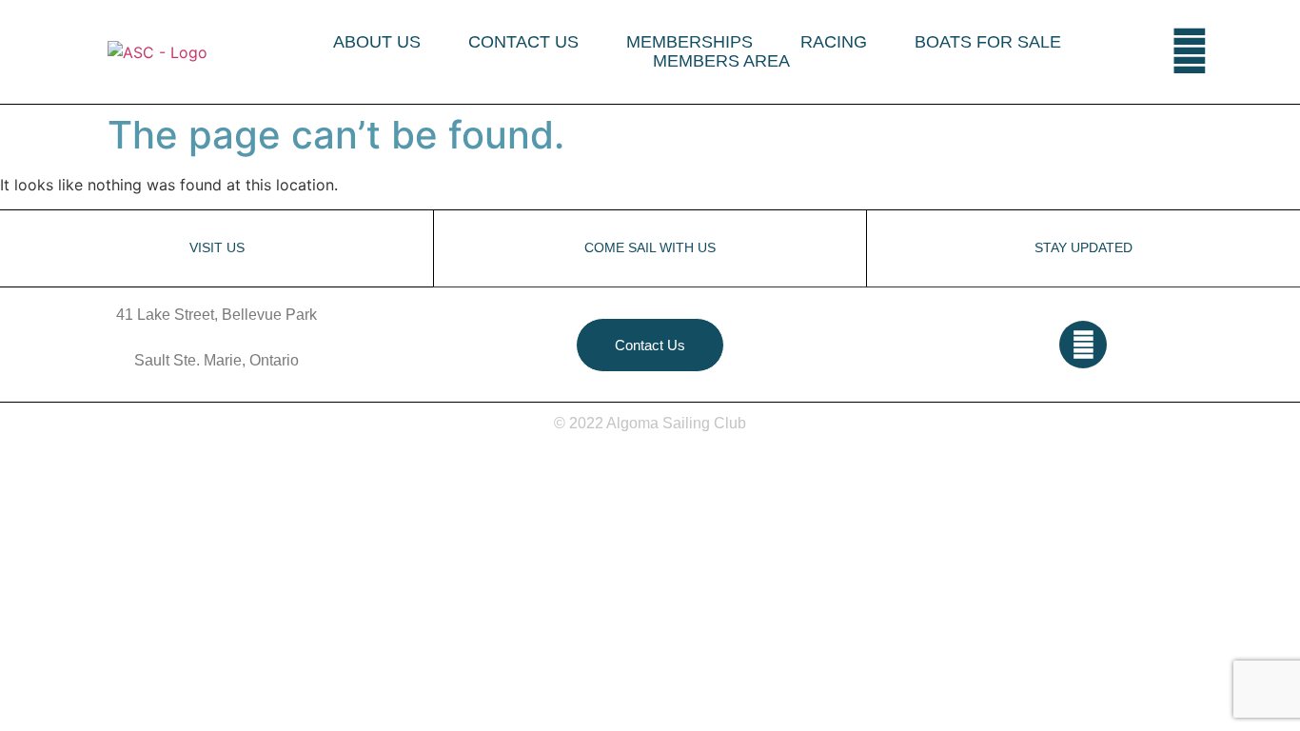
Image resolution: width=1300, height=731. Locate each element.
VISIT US (217, 248)
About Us (377, 41)
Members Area (721, 60)
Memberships (689, 41)
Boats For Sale (988, 41)
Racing (833, 41)
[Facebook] (1190, 51)
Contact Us (523, 41)
